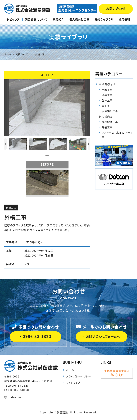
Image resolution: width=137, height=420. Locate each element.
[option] (47, 107)
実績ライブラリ (104, 19)
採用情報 (124, 19)
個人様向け (106, 116)
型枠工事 (107, 100)
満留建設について (36, 19)
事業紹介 (58, 19)
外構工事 (11, 207)
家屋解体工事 (110, 122)
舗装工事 (107, 95)
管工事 (106, 105)
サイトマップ (73, 382)
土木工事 (107, 89)
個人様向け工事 (79, 19)
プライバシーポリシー (78, 376)
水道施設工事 (110, 111)
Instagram (15, 397)
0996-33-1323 (37, 336)
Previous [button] (5, 144)
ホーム (70, 370)
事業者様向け (107, 84)
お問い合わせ (115, 8)
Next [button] (89, 144)
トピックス (13, 19)
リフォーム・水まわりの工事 (117, 135)
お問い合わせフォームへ (103, 336)
